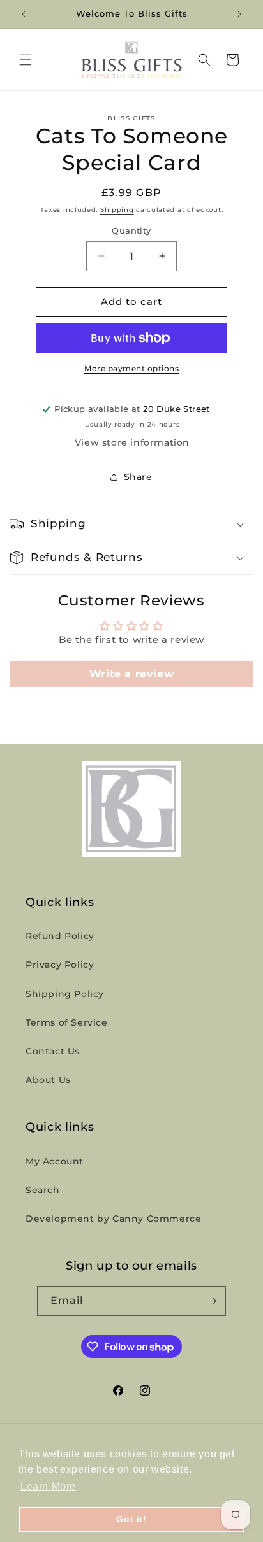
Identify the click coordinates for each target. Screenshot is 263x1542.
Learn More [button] (48, 1486)
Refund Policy (60, 936)
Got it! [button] (131, 1519)
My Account (55, 1161)
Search (43, 1190)
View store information (132, 442)
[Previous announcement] (24, 14)
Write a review (131, 674)
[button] (25, 60)
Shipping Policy (65, 994)
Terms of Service (67, 1022)
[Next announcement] (239, 14)
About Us (48, 1080)
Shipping (117, 210)
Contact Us (53, 1051)
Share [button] (138, 477)
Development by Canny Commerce (113, 1218)
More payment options (131, 368)
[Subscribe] (211, 1301)
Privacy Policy (60, 964)
